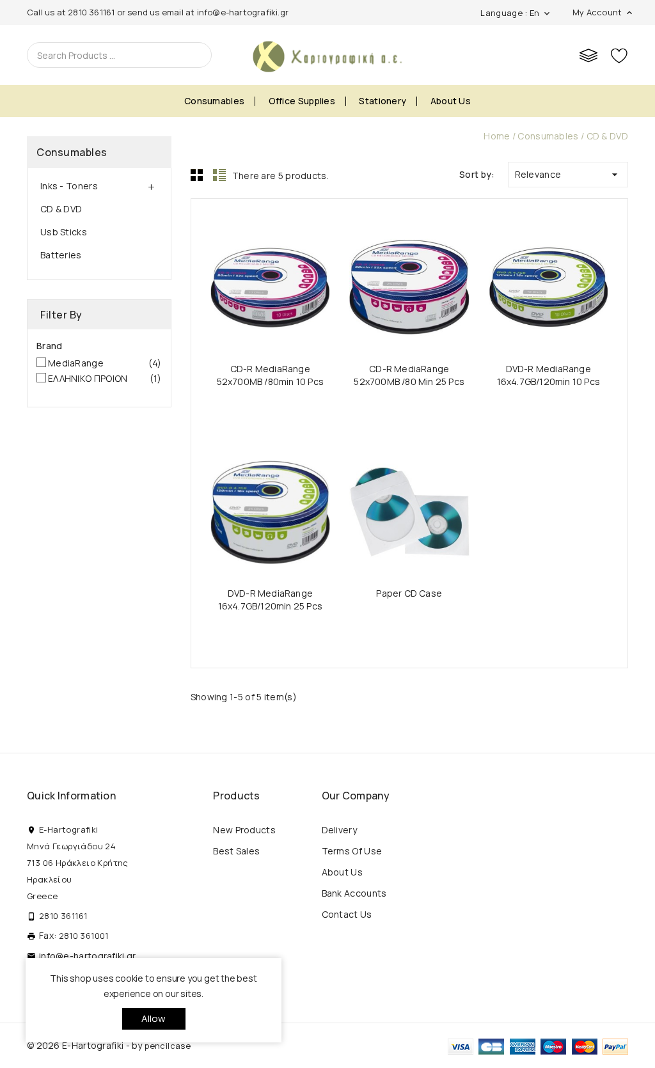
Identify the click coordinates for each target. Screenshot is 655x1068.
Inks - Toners (69, 186)
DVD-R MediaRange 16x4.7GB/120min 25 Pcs (270, 599)
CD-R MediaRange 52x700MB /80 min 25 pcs (409, 375)
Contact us (347, 914)
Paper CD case (409, 593)
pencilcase (168, 1045)
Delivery (339, 830)
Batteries (61, 255)
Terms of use (352, 851)
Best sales (236, 851)
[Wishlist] (619, 55)
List (219, 174)
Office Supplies (302, 101)
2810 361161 (91, 12)
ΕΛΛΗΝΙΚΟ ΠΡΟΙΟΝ (105, 378)
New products (244, 830)
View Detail (233, 286)
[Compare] (588, 55)
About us (450, 101)
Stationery (382, 101)
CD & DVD (61, 209)
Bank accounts (354, 893)
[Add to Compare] (282, 286)
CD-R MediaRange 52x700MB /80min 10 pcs (270, 375)
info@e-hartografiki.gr (242, 12)
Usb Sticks (63, 232)
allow (153, 1018)
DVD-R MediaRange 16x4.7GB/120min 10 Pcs (548, 375)
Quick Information (71, 796)
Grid (197, 174)
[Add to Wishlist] (307, 286)
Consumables (214, 101)
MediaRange (105, 363)
